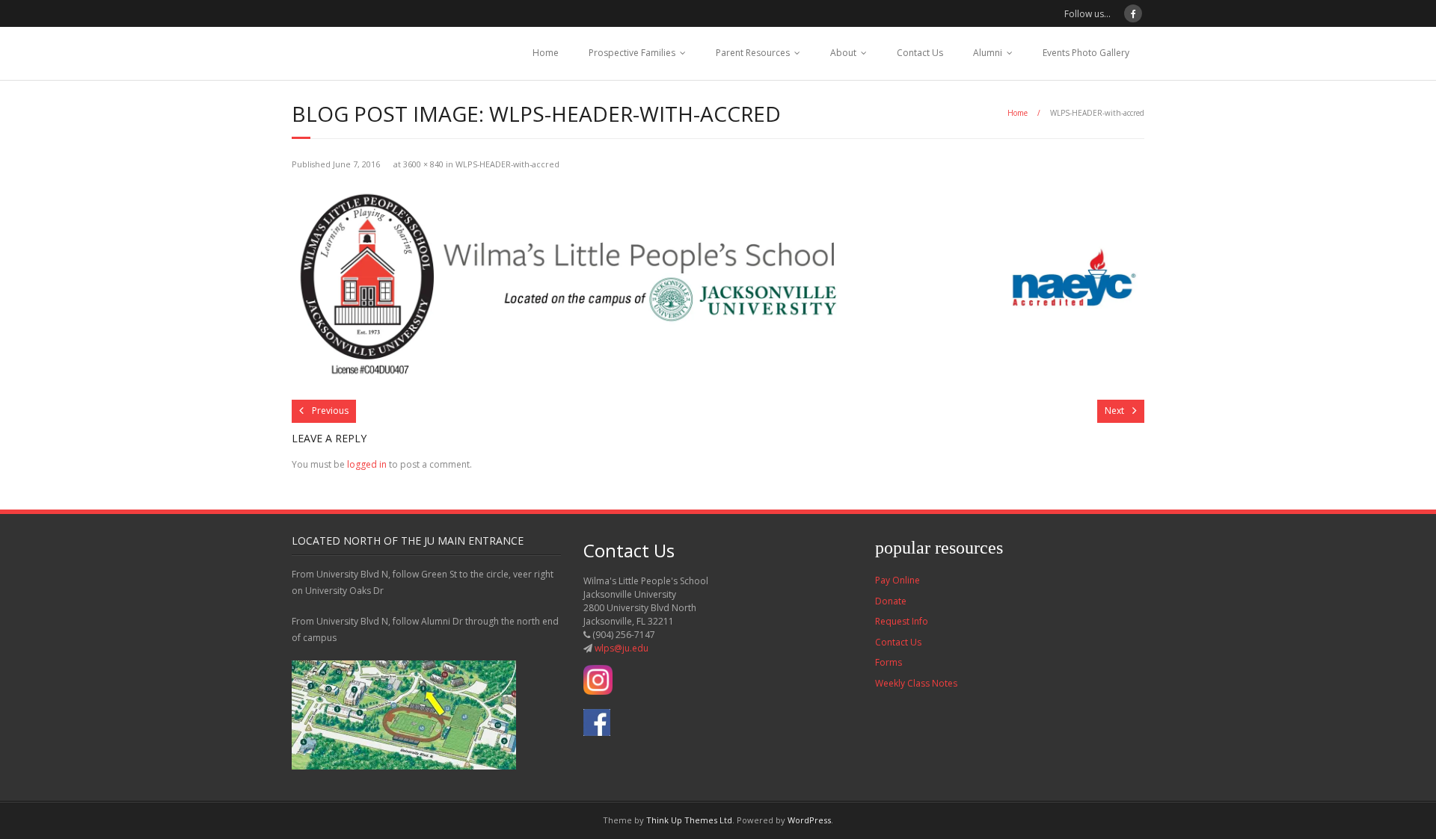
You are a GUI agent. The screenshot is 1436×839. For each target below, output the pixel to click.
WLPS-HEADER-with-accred (507, 164)
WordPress (809, 820)
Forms (888, 662)
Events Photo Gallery (1086, 52)
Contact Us (920, 52)
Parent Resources (753, 52)
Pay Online (897, 580)
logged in (367, 464)
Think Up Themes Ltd (689, 820)
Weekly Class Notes (916, 683)
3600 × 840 (423, 164)
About (843, 52)
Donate (890, 601)
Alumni (987, 52)
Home (546, 52)
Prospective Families (632, 52)
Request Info (901, 621)
